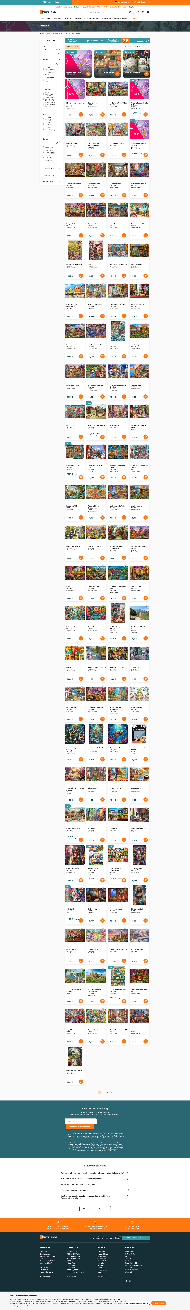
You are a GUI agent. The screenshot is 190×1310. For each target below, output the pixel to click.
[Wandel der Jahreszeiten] (96, 663)
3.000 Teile (71, 1268)
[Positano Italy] (139, 380)
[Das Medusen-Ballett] (96, 340)
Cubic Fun (101, 1263)
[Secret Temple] (75, 340)
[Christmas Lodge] (118, 904)
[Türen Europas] (96, 783)
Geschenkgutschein (91, 18)
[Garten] (75, 582)
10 (111, 1092)
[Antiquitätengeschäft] (118, 139)
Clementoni (101, 1259)
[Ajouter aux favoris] (89, 53)
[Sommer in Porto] (118, 824)
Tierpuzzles (44, 1252)
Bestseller (68, 18)
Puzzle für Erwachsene (51, 131)
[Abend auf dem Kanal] (96, 703)
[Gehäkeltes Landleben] (75, 461)
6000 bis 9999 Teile (74, 1270)
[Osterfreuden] (118, 421)
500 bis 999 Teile (49, 104)
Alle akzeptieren (159, 1303)
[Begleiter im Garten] (75, 542)
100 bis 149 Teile (49, 99)
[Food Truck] (75, 421)
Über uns (128, 1261)
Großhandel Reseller (140, 2)
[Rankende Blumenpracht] (75, 1066)
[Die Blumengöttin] (139, 904)
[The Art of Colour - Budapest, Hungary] (96, 864)
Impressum (129, 1252)
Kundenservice (112, 1149)
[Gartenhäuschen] (96, 179)
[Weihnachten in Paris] (118, 501)
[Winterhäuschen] (139, 945)
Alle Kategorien (45, 1276)
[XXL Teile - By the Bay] (75, 985)
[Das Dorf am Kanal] (96, 542)
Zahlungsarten (130, 1268)
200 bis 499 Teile (49, 102)
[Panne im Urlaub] (96, 582)
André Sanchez (49, 159)
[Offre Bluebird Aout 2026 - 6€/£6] (107, 40)
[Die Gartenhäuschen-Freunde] (96, 380)
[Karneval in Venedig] (75, 864)
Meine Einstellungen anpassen (137, 1303)
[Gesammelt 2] (96, 219)
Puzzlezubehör (45, 1267)
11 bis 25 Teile (48, 94)
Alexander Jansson (50, 152)
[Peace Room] (96, 622)
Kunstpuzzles (45, 1254)
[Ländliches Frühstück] (75, 260)
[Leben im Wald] (75, 501)
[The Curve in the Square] (96, 421)
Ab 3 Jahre (47, 119)
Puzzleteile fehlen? (132, 1263)
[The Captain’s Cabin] (96, 300)
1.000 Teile (71, 1261)
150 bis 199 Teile (49, 101)
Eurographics (102, 1270)
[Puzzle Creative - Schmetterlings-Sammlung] (118, 864)
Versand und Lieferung (133, 1265)
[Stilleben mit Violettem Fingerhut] (139, 421)
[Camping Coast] (118, 179)
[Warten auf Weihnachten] (118, 260)
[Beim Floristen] (118, 219)
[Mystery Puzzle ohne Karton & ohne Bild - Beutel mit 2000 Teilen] (139, 139)
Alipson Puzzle (48, 67)
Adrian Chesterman (50, 149)
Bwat (46, 79)
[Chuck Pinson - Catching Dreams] (75, 783)
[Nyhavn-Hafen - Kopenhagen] (75, 300)
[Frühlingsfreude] (139, 703)
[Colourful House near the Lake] (118, 582)
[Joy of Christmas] (75, 1025)
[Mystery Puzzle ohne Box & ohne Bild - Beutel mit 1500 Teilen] (139, 98)
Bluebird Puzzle (49, 77)
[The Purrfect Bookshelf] (118, 985)
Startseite (42, 33)
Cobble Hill (101, 1261)
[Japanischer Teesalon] (118, 300)
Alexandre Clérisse (50, 154)
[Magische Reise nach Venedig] (118, 461)
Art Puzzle (47, 76)
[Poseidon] (118, 340)
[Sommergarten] (96, 945)
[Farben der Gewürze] (118, 663)
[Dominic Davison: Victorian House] (118, 542)
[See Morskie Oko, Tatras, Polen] (139, 622)
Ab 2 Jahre (47, 117)
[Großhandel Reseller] (149, 3)
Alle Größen (71, 1276)
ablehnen (54, 1304)
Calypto (46, 81)
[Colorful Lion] (75, 904)
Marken (78, 18)
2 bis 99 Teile (72, 1252)
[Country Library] (139, 260)
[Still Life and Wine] (139, 300)
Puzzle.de (104, 1133)
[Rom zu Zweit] (139, 582)
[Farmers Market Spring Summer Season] (96, 501)
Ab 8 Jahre (47, 126)
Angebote (135, 18)
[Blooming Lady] (139, 864)
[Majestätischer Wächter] (118, 945)
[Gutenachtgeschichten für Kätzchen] (118, 380)
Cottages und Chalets (48, 1256)
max (59, 53)
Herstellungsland (131, 1270)
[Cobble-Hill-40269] (75, 824)
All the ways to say (50, 69)
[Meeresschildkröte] (118, 743)
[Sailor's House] (96, 904)
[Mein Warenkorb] (148, 12)
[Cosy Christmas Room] (139, 985)
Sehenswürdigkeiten (47, 1261)
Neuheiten (57, 18)
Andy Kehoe (48, 161)
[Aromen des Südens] (75, 179)
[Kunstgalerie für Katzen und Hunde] (139, 461)
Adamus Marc (48, 147)
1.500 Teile (71, 1263)
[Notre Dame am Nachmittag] (118, 703)
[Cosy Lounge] (96, 98)
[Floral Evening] (75, 945)
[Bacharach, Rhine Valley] (118, 98)
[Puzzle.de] (48, 14)
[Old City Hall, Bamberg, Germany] (139, 542)
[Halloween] (139, 1025)
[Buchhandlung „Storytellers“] (118, 622)
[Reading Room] (75, 139)
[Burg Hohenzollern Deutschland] (96, 985)
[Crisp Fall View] (139, 783)
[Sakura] (96, 260)
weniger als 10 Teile (50, 92)
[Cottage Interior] (118, 783)
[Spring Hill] (96, 824)
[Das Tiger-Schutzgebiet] (96, 743)
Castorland (101, 1256)
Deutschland (122, 2)
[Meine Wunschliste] (143, 12)
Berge (42, 1259)
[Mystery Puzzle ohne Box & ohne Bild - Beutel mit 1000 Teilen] (75, 98)
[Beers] (75, 663)
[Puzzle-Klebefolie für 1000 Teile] (139, 743)
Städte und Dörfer (46, 1263)
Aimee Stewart (48, 150)
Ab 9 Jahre (47, 127)
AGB (127, 1256)
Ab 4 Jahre (47, 120)
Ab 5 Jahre (47, 122)
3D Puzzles (44, 1270)
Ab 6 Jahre (47, 124)
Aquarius (47, 71)
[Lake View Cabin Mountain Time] (96, 139)
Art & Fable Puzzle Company (49, 73)
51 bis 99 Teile (48, 97)
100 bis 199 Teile (73, 1254)
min (44, 53)
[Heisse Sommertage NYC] (118, 1025)
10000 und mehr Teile (75, 1272)
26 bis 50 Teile (48, 96)
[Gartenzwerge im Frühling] (75, 743)
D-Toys (100, 1265)
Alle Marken (101, 1276)
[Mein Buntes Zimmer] (139, 179)
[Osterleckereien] (96, 1025)
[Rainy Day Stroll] (139, 663)
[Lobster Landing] (75, 703)
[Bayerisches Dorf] (75, 380)
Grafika (100, 1272)
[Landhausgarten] (139, 340)
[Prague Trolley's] (75, 219)
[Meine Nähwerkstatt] (139, 824)
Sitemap (128, 1258)
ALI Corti (47, 155)
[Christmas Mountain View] (96, 461)
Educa (99, 1268)
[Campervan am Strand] (139, 219)
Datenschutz (130, 1254)
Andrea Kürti (48, 157)
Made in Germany (46, 1272)
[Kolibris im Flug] (75, 622)
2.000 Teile (71, 1265)
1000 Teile (47, 106)
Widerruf (128, 1272)
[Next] (115, 1092)
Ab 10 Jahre (47, 129)
